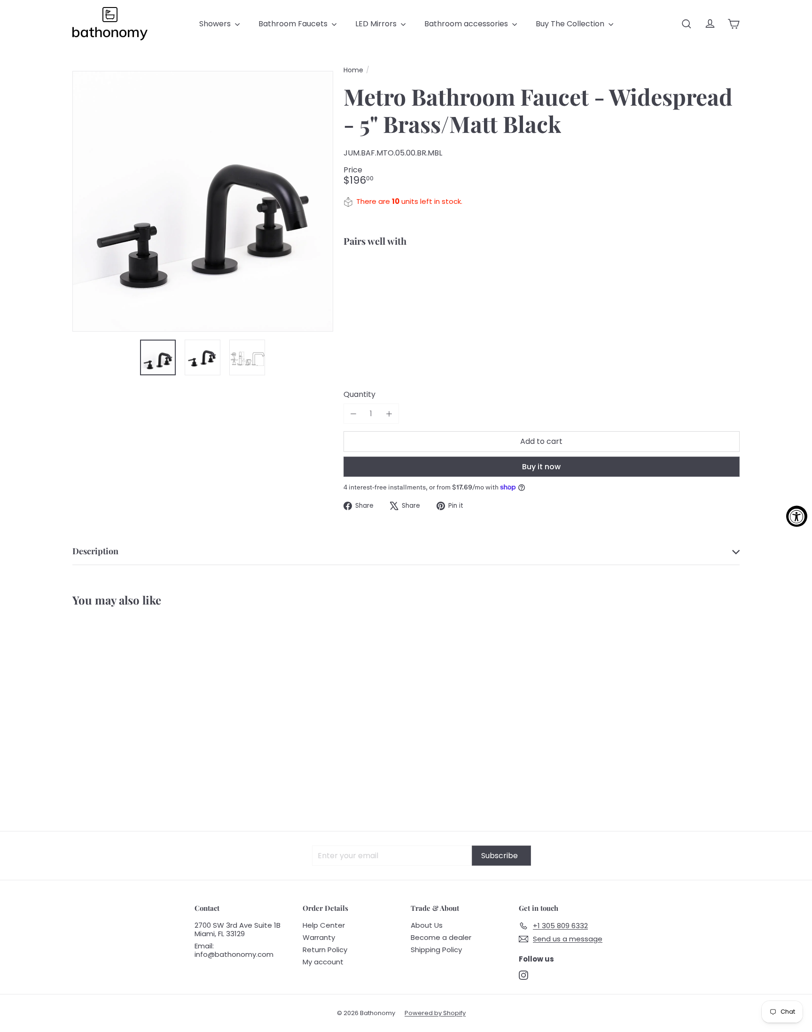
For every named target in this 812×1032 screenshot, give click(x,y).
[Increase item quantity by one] (389, 413)
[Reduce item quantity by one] (354, 413)
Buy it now (541, 466)
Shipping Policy (436, 949)
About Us (427, 925)
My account (323, 962)
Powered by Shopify (435, 1013)
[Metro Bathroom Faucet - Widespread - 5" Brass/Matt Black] (541, 286)
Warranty (319, 937)
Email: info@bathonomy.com (234, 950)
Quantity (359, 394)
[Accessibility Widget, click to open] (796, 516)
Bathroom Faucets (293, 23)
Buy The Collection (571, 23)
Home (353, 70)
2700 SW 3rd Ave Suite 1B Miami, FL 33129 (238, 929)
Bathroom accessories (467, 23)
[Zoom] (203, 201)
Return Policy (325, 949)
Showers (216, 23)
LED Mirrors (376, 23)
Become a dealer (441, 937)
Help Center (324, 925)
